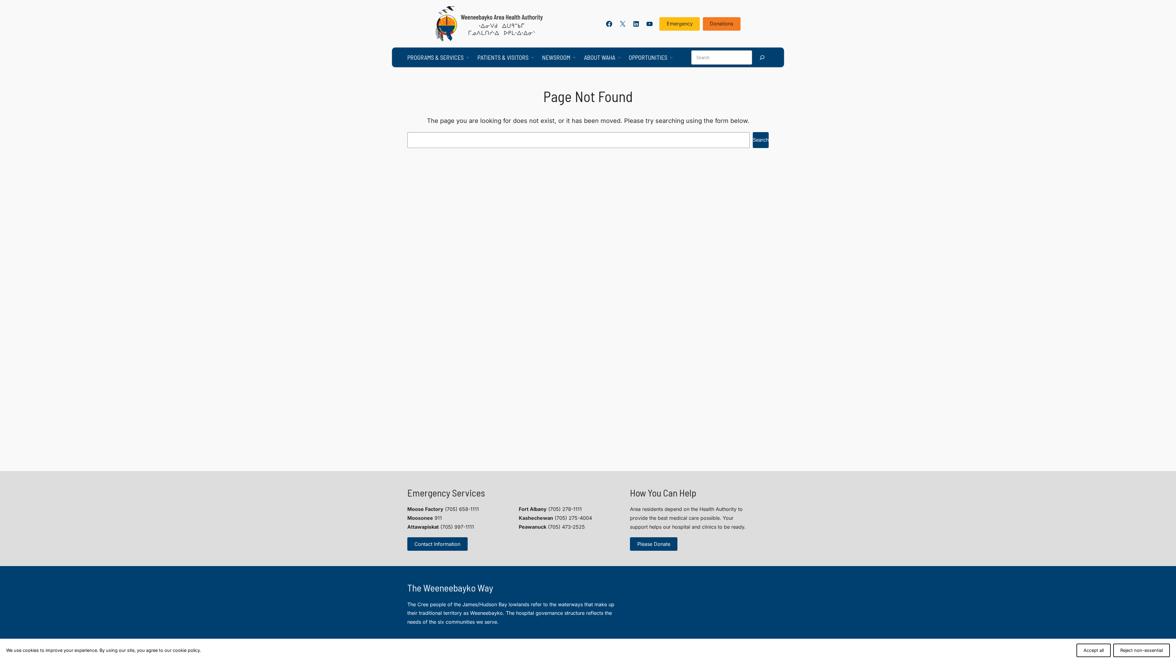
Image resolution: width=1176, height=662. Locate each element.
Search (761, 140)
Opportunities (648, 57)
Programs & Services (435, 57)
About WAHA (599, 57)
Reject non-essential (1141, 650)
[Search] (762, 57)
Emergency (680, 24)
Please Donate (653, 544)
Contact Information (437, 544)
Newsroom (556, 57)
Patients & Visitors (503, 57)
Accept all (1094, 650)
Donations (721, 24)
